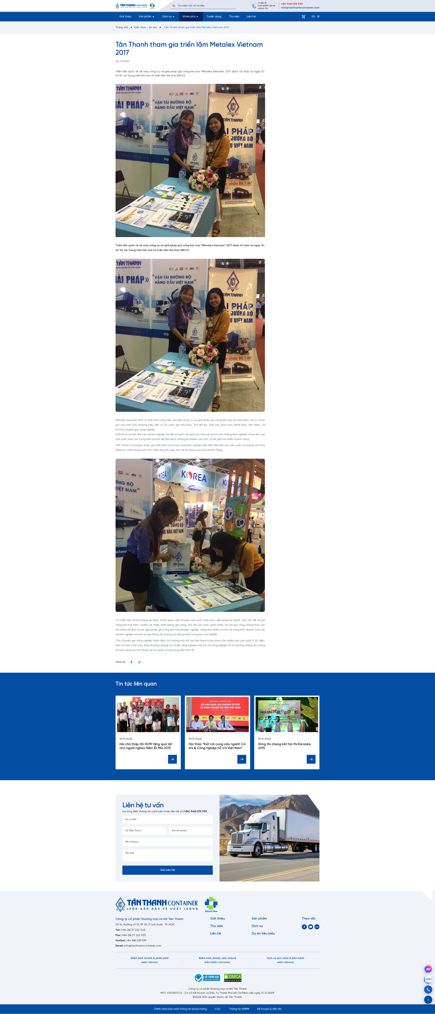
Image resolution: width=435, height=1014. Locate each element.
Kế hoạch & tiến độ (269, 1009)
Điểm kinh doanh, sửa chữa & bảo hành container (217, 960)
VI (318, 16)
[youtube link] (310, 926)
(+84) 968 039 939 (195, 811)
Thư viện (234, 16)
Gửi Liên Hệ (167, 870)
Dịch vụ (257, 926)
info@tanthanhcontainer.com (300, 7)
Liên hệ (251, 16)
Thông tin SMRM (239, 1009)
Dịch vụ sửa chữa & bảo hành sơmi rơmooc (285, 960)
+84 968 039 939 (292, 4)
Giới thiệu (125, 16)
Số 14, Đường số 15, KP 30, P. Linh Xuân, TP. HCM (145, 924)
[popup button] (428, 1000)
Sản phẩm (259, 918)
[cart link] (303, 16)
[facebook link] (131, 662)
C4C (218, 1009)
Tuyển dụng (214, 16)
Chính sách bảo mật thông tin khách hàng (180, 1009)
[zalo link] (316, 926)
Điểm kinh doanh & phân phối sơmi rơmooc (150, 960)
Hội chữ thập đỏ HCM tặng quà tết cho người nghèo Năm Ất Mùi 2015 (145, 746)
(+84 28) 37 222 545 (133, 930)
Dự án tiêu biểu (263, 933)
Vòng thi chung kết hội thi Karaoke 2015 (284, 746)
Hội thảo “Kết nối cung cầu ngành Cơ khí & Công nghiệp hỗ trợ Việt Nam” (217, 746)
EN (313, 16)
